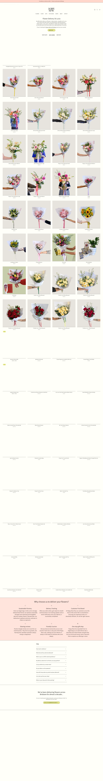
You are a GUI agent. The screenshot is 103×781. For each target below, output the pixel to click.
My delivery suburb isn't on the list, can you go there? (48, 660)
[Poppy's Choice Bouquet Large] (14, 181)
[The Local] (63, 247)
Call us (18, 4)
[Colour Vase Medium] (88, 83)
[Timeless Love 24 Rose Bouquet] (14, 313)
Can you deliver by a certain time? (43, 664)
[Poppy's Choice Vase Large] (63, 181)
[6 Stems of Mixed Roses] (39, 214)
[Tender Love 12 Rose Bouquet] (63, 313)
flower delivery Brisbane (51, 27)
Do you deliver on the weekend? (43, 668)
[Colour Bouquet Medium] (39, 83)
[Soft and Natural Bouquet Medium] (63, 115)
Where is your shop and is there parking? (45, 680)
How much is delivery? (41, 649)
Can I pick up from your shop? (42, 676)
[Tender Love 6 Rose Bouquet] (39, 280)
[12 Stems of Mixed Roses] (63, 214)
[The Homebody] (88, 247)
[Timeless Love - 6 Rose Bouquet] (39, 313)
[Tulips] (88, 181)
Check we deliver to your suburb (10, 4)
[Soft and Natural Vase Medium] (14, 148)
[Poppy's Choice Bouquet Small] (63, 148)
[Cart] (99, 10)
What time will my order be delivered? (44, 652)
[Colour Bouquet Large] (63, 83)
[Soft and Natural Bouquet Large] (88, 115)
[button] (37, 13)
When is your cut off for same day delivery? (45, 656)
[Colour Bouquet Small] (14, 83)
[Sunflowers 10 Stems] (88, 214)
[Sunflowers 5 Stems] (14, 247)
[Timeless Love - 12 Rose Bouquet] (88, 313)
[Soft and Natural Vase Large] (39, 148)
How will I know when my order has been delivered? (47, 672)
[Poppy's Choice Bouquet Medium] (88, 148)
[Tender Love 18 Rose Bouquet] (63, 280)
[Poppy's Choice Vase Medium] (39, 181)
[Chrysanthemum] (39, 247)
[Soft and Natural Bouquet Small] (39, 115)
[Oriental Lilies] (14, 214)
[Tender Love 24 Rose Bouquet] (88, 280)
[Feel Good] (14, 280)
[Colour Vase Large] (14, 115)
